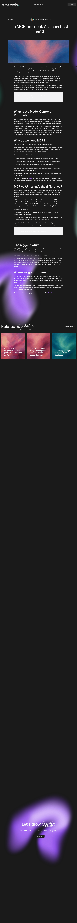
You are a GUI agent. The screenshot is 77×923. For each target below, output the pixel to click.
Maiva (30, 178)
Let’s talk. (49, 293)
